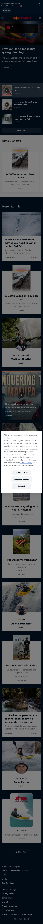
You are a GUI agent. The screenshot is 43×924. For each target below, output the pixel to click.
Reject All (21, 486)
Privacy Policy (26, 463)
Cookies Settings (21, 472)
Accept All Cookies (21, 479)
